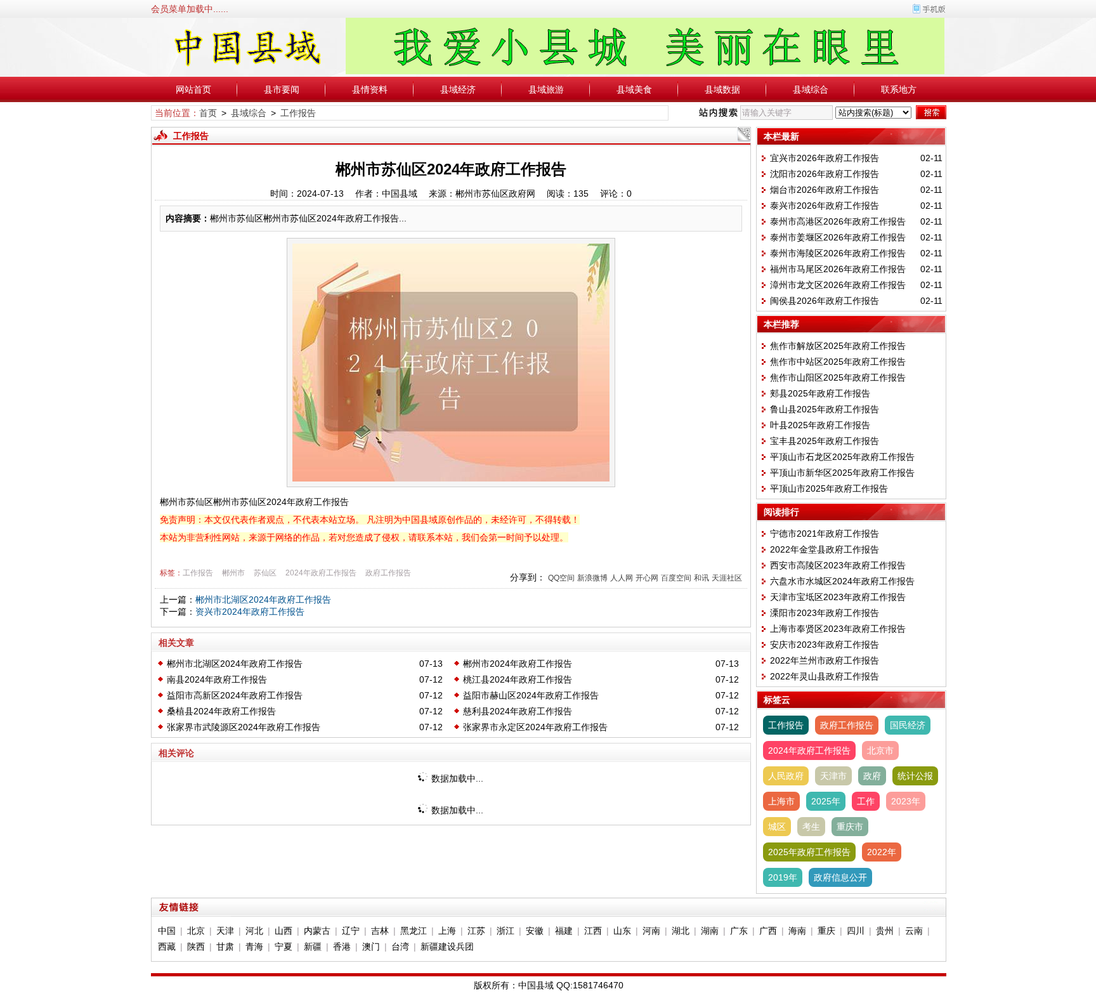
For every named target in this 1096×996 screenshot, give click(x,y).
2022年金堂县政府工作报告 (824, 549)
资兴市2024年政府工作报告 (249, 611)
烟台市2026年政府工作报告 (824, 190)
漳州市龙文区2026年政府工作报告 (838, 285)
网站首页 (193, 89)
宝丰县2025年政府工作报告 (824, 441)
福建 (564, 931)
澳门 (371, 946)
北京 (196, 931)
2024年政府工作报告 (320, 572)
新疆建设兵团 (447, 946)
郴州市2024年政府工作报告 (517, 664)
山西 (283, 931)
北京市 (880, 750)
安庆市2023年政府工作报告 (824, 644)
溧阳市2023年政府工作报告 (824, 613)
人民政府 (786, 776)
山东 (622, 931)
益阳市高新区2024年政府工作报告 (235, 695)
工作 (866, 801)
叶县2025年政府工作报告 (820, 425)
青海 (254, 946)
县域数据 (722, 89)
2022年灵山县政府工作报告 (824, 676)
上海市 (781, 801)
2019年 (782, 877)
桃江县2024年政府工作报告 (517, 679)
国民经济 (907, 725)
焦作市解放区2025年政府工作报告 (838, 346)
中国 (167, 931)
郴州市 (233, 572)
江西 (593, 931)
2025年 (825, 801)
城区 (777, 827)
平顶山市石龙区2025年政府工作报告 (842, 457)
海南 (797, 931)
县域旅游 (546, 89)
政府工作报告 (388, 572)
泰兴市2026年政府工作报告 (824, 205)
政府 (872, 776)
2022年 (881, 852)
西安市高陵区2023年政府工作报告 (838, 565)
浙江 (505, 931)
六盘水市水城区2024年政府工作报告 (842, 581)
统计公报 (915, 776)
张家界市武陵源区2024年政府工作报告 (243, 727)
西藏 (167, 946)
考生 (811, 827)
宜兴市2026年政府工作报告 (824, 158)
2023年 (905, 801)
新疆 (313, 946)
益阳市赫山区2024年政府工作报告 (531, 695)
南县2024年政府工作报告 (217, 679)
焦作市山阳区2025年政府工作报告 (838, 377)
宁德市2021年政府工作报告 (824, 533)
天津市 (833, 776)
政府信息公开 (840, 877)
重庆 (826, 931)
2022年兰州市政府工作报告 (824, 660)
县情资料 (370, 89)
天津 (225, 931)
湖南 (710, 931)
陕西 (196, 946)
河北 (254, 931)
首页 (208, 113)
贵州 (885, 931)
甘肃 (225, 946)
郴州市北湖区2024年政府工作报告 (263, 599)
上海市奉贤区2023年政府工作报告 (838, 629)
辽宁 (351, 931)
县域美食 (634, 89)
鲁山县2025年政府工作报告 (824, 409)
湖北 (680, 931)
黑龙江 (413, 931)
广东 (739, 931)
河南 (651, 931)
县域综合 (810, 89)
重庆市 (850, 827)
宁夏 (283, 946)
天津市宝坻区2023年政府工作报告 (838, 597)
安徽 (535, 931)
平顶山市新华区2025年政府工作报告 (842, 473)
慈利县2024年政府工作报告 (517, 711)
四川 (855, 931)
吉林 (380, 931)
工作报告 (298, 113)
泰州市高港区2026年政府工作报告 (838, 221)
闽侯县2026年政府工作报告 (824, 301)
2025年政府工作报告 (809, 852)
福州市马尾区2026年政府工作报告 (838, 269)
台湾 (400, 946)
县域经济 (458, 89)
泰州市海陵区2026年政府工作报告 (838, 253)
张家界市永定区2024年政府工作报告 (535, 727)
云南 (914, 931)
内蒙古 (317, 931)
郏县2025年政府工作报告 (820, 393)
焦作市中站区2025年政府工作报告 (838, 362)
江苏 (476, 931)
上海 (447, 931)
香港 (342, 946)
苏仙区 (265, 572)
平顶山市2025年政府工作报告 (829, 488)
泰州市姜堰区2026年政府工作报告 (838, 237)
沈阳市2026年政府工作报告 (824, 174)
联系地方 (899, 89)
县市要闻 (281, 89)
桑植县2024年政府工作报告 (221, 711)
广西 (768, 931)
